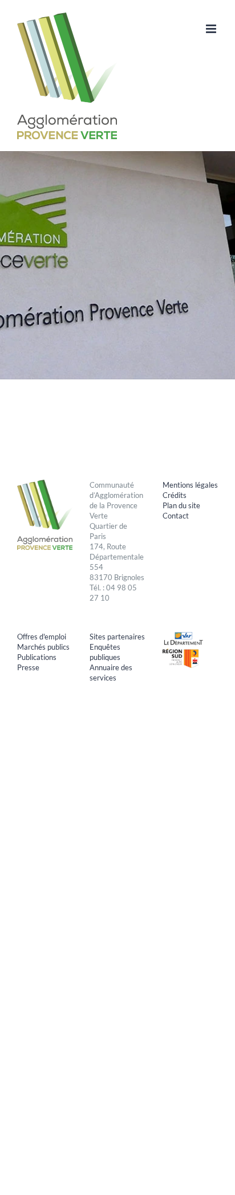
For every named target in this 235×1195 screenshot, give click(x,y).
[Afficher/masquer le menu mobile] (212, 29)
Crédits (175, 495)
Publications (36, 657)
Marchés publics (43, 646)
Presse (28, 667)
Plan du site (181, 505)
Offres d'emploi (41, 636)
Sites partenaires (117, 636)
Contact (176, 515)
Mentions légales (190, 484)
